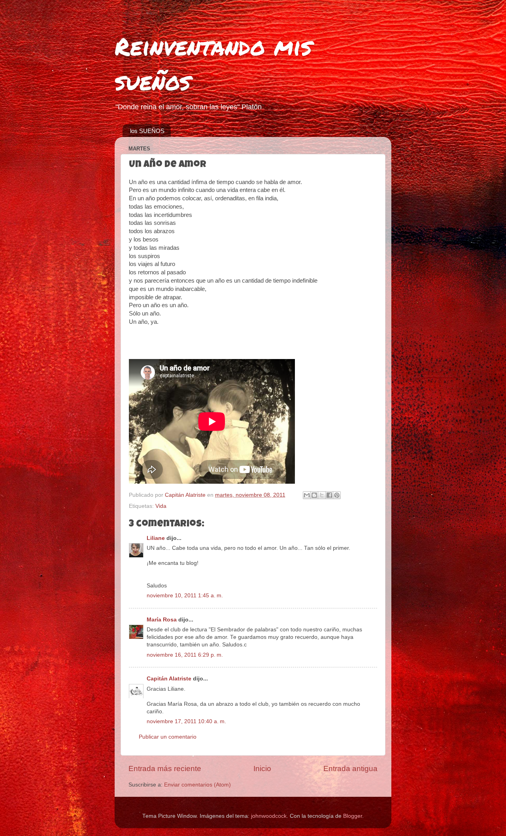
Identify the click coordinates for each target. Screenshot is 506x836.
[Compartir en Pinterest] (337, 495)
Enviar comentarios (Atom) (197, 785)
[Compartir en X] (322, 495)
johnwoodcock (269, 816)
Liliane (156, 538)
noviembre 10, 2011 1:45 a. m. (185, 595)
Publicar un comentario (167, 737)
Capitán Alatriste (169, 679)
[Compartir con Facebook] (329, 495)
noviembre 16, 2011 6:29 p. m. (185, 655)
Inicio (262, 768)
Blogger (352, 816)
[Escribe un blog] (314, 495)
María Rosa (162, 620)
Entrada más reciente (164, 768)
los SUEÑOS (147, 130)
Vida (160, 506)
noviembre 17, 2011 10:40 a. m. (186, 721)
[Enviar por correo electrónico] (307, 495)
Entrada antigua (350, 768)
